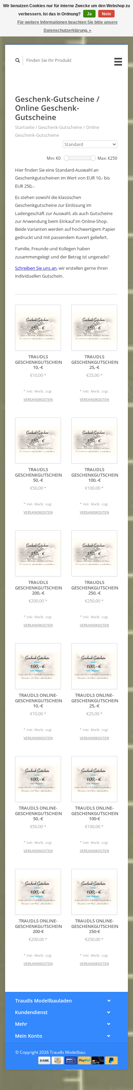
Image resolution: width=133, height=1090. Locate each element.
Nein (106, 14)
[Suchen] (18, 60)
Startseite (24, 127)
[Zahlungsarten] (45, 1060)
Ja (89, 14)
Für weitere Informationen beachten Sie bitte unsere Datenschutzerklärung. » (67, 26)
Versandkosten (38, 399)
